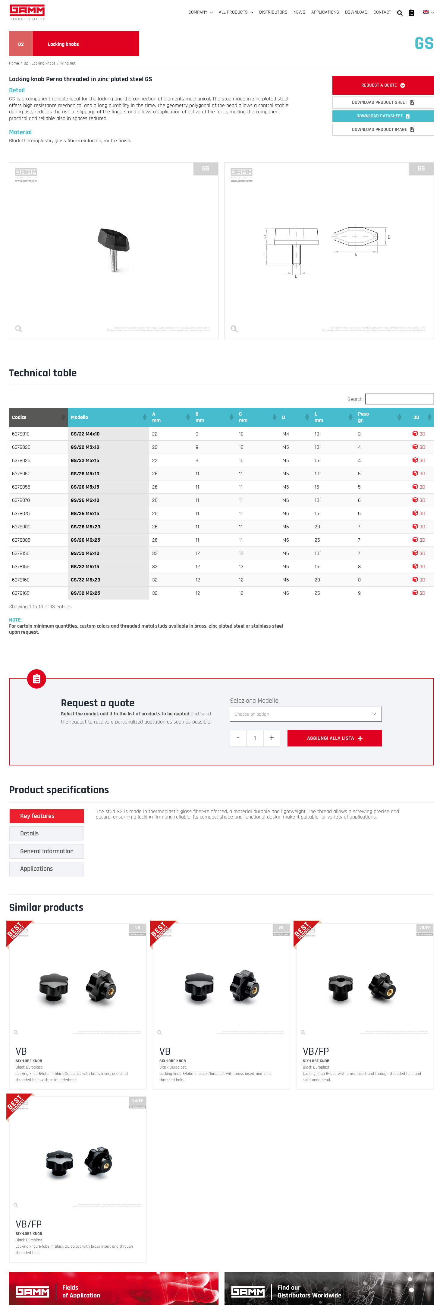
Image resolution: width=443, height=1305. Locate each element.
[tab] (46, 816)
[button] (63, 417)
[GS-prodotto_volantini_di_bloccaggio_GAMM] (113, 165)
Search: (355, 399)
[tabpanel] (249, 844)
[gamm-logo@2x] (27, 6)
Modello (268, 701)
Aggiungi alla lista (330, 738)
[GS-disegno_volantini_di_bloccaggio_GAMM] (329, 165)
